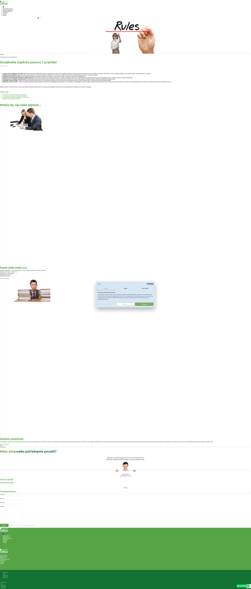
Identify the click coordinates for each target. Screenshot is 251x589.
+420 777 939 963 (6, 479)
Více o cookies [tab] (145, 288)
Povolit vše (144, 304)
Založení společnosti (11, 438)
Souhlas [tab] (106, 288)
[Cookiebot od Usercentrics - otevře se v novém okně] (147, 284)
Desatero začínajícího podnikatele (11, 98)
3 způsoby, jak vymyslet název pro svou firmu (14, 94)
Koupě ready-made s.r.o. (13, 267)
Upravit (124, 304)
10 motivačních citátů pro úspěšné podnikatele (15, 96)
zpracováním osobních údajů (29, 525)
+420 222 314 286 (6, 482)
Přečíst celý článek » (4, 278)
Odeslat (4, 525)
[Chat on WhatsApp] (243, 587)
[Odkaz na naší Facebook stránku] (125, 545)
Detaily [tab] (125, 288)
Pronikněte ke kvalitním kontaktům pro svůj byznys (16, 97)
